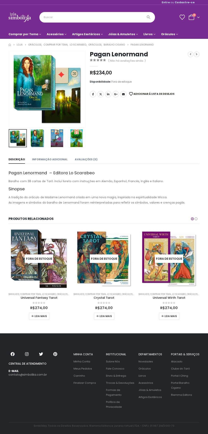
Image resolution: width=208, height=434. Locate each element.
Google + (116, 94)
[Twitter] (41, 354)
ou (178, 2)
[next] (196, 54)
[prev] (190, 54)
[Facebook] (13, 354)
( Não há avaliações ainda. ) (127, 61)
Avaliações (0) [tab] (86, 159)
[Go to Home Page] (10, 44)
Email (123, 94)
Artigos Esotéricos (86, 34)
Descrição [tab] (17, 159)
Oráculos (168, 34)
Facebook (93, 94)
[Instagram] (27, 354)
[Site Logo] (20, 17)
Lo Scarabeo (49, 294)
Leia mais (41, 316)
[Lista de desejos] (182, 17)
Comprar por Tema (23, 34)
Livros (147, 34)
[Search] (148, 17)
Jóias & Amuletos (121, 34)
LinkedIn (108, 94)
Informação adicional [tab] (50, 159)
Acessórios (55, 34)
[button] (9, 89)
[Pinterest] (55, 354)
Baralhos (14, 294)
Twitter (100, 94)
